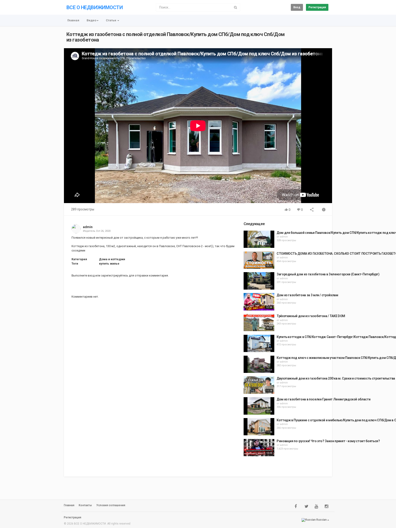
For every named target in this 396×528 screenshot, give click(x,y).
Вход (296, 7)
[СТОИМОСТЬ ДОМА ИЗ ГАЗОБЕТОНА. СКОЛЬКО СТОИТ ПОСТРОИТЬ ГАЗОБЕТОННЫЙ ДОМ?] (259, 260)
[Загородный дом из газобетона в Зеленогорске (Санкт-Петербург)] (259, 281)
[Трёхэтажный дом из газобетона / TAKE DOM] (259, 322)
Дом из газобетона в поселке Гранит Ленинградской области (323, 399)
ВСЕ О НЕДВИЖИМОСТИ (94, 7)
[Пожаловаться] (324, 210)
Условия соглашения (110, 505)
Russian (321, 519)
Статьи (111, 20)
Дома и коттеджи (112, 259)
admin (88, 227)
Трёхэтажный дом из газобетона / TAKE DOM (311, 316)
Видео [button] (91, 20)
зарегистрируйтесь (114, 275)
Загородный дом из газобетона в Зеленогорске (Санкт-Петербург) (328, 274)
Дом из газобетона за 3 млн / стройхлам (307, 295)
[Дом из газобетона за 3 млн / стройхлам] (259, 301)
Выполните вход (83, 275)
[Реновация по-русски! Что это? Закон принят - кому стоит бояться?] (259, 447)
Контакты (85, 505)
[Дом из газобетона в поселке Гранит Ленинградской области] (259, 406)
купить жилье (109, 263)
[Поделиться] (312, 210)
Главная (73, 20)
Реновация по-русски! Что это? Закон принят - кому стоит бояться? (328, 441)
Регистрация (317, 7)
